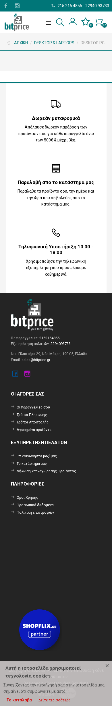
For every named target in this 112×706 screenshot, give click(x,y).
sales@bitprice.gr (36, 360)
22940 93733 (97, 5)
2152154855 (49, 338)
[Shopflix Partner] (40, 629)
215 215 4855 (69, 5)
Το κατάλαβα (19, 700)
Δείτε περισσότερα (54, 700)
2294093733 (61, 344)
